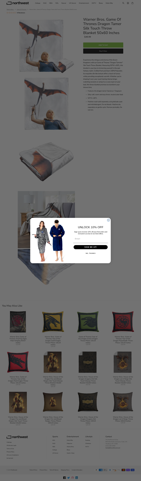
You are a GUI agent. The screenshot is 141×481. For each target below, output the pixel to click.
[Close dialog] (108, 220)
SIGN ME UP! (90, 247)
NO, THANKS (91, 253)
